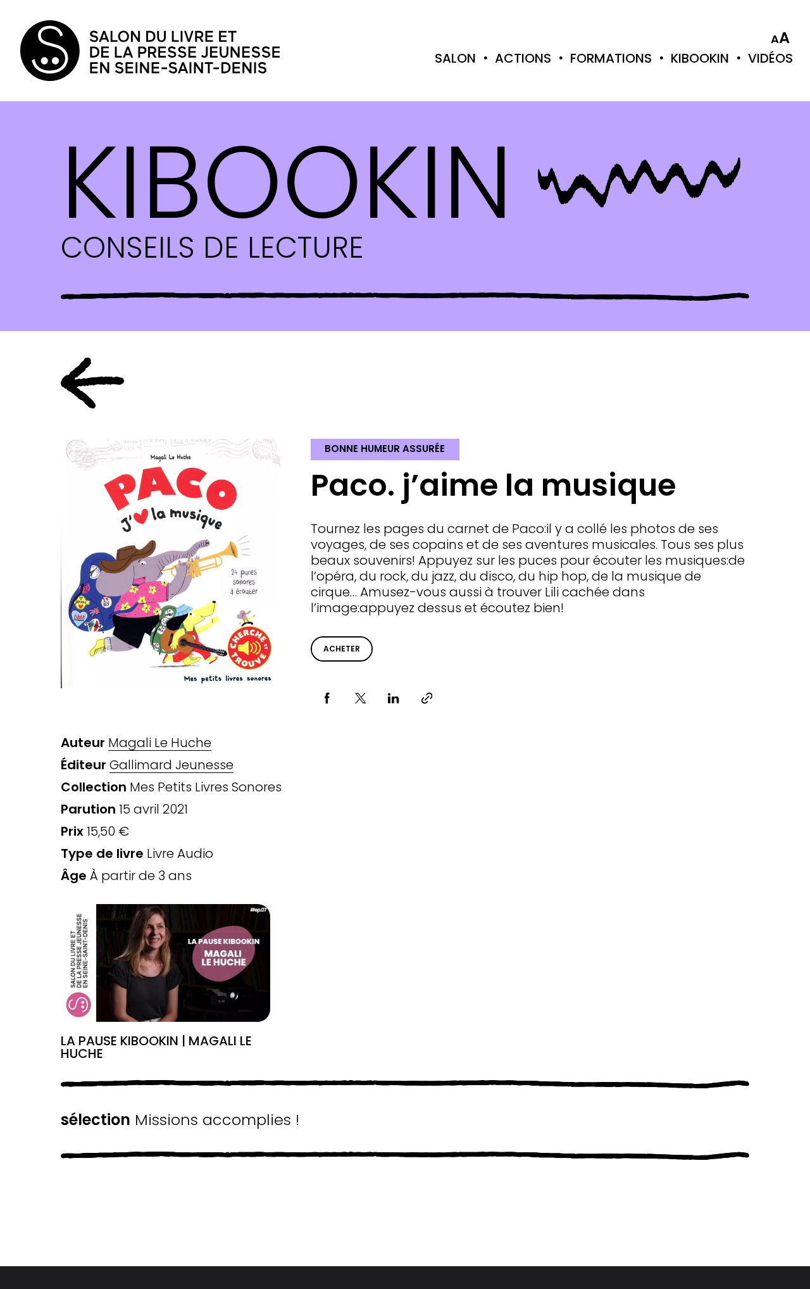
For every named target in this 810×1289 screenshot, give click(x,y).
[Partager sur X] (360, 698)
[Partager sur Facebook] (327, 698)
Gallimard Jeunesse (171, 765)
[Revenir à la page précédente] (92, 383)
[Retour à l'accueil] (71, 50)
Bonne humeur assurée (385, 448)
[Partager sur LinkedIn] (394, 698)
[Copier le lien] (427, 698)
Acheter (341, 648)
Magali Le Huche (159, 743)
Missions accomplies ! (180, 1119)
